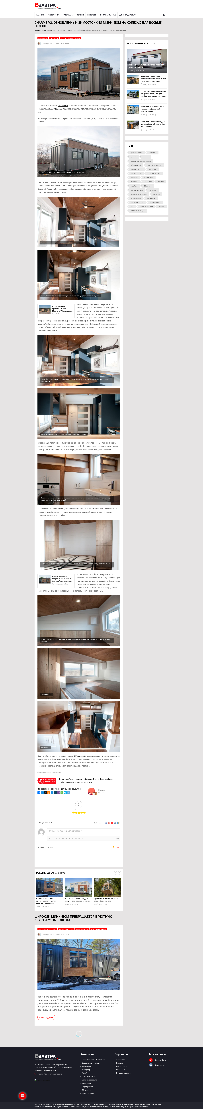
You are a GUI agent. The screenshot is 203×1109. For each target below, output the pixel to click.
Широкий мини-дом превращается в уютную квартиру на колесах (46, 901)
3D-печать (147, 186)
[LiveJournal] (55, 793)
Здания (80, 15)
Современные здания (91, 1063)
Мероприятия (87, 1086)
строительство (136, 169)
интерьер (152, 169)
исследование (136, 173)
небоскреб (148, 182)
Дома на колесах (108, 15)
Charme (58, 109)
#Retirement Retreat (66, 929)
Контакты (120, 1069)
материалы (151, 198)
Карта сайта (121, 1066)
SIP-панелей (79, 756)
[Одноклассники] (48, 793)
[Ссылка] (76, 838)
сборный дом (136, 165)
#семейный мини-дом (98, 929)
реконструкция (137, 190)
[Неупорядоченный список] (66, 838)
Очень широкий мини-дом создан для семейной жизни (77, 900)
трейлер (134, 186)
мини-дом (152, 153)
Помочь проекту (101, 791)
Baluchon (156, 194)
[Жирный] (49, 838)
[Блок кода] (72, 838)
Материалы (68, 15)
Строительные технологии (93, 1059)
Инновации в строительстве (50, 1104)
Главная (40, 15)
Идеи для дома (88, 1093)
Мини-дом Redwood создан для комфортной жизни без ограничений (153, 124)
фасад (161, 207)
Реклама (119, 1063)
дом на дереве (155, 202)
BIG (132, 207)
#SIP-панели (54, 38)
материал (152, 190)
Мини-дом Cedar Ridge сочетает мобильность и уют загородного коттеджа (153, 78)
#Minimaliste (42, 38)
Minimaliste (63, 105)
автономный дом (137, 202)
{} (79, 838)
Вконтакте (159, 1065)
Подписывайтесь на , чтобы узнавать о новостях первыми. (85, 780)
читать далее (46, 1017)
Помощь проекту (123, 1073)
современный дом (137, 211)
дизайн (134, 157)
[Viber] (58, 793)
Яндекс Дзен (160, 1060)
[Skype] (65, 793)
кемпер (161, 182)
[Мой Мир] (42, 793)
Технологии (53, 15)
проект (145, 157)
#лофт (77, 38)
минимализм (148, 178)
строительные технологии (141, 161)
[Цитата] (69, 838)
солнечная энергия (154, 165)
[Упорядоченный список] (62, 838)
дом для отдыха (154, 173)
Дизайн (85, 1073)
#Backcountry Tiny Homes (47, 929)
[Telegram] (68, 793)
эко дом (134, 182)
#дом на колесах (67, 38)
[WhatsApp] (62, 793)
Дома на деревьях (127, 15)
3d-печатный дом (146, 207)
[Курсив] (53, 838)
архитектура (136, 198)
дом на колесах (136, 153)
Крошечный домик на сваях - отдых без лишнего (107, 900)
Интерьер (91, 15)
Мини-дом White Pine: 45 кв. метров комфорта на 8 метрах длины (153, 109)
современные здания (139, 194)
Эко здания (86, 1083)
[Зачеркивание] (59, 838)
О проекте (120, 1059)
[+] (82, 838)
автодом (134, 178)
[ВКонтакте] (38, 793)
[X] (45, 793)
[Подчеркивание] (56, 838)
